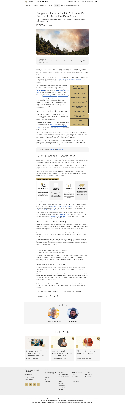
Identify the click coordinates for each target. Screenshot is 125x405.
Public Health (63, 291)
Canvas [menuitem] (83, 1)
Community (50, 5)
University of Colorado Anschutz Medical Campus (69, 79)
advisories (60, 150)
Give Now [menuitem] (96, 398)
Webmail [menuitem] (70, 1)
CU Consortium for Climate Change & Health (47, 210)
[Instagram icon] (35, 384)
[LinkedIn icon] (38, 384)
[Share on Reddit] (57, 296)
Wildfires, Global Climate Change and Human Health (55, 96)
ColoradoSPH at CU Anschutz (74, 291)
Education (28, 5)
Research (36, 5)
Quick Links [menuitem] (90, 1)
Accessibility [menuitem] (72, 398)
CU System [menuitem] (47, 398)
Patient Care (43, 5)
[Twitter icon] (31, 384)
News (56, 5)
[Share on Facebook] (50, 296)
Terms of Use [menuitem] (64, 398)
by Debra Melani (39, 25)
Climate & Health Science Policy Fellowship (61, 206)
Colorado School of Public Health (57, 216)
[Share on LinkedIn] (54, 296)
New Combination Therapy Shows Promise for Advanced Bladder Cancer (36, 353)
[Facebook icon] (27, 384)
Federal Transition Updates (72, 5)
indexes (52, 150)
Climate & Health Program (64, 214)
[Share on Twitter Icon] (47, 296)
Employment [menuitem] (88, 398)
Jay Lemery (53, 124)
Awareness (56, 291)
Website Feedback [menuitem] (38, 398)
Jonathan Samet (40, 90)
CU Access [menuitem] (77, 1)
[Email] (61, 296)
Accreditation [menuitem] (80, 398)
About (62, 5)
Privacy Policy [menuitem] (55, 398)
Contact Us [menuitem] (29, 398)
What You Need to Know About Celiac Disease (86, 352)
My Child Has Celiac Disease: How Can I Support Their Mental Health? (62, 353)
